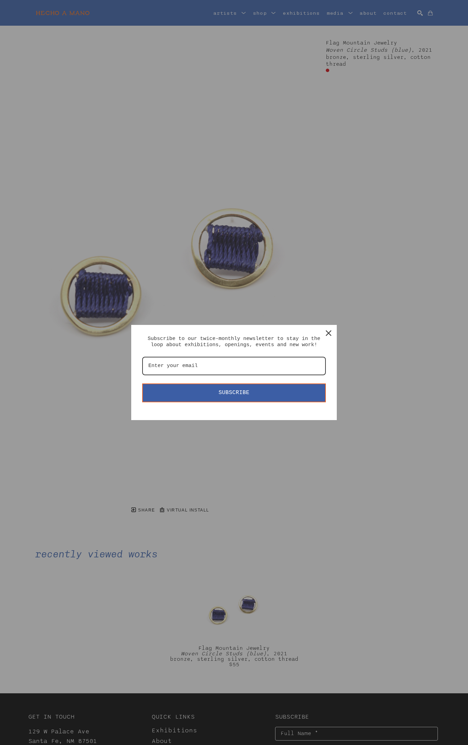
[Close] (328, 333)
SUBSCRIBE (234, 393)
